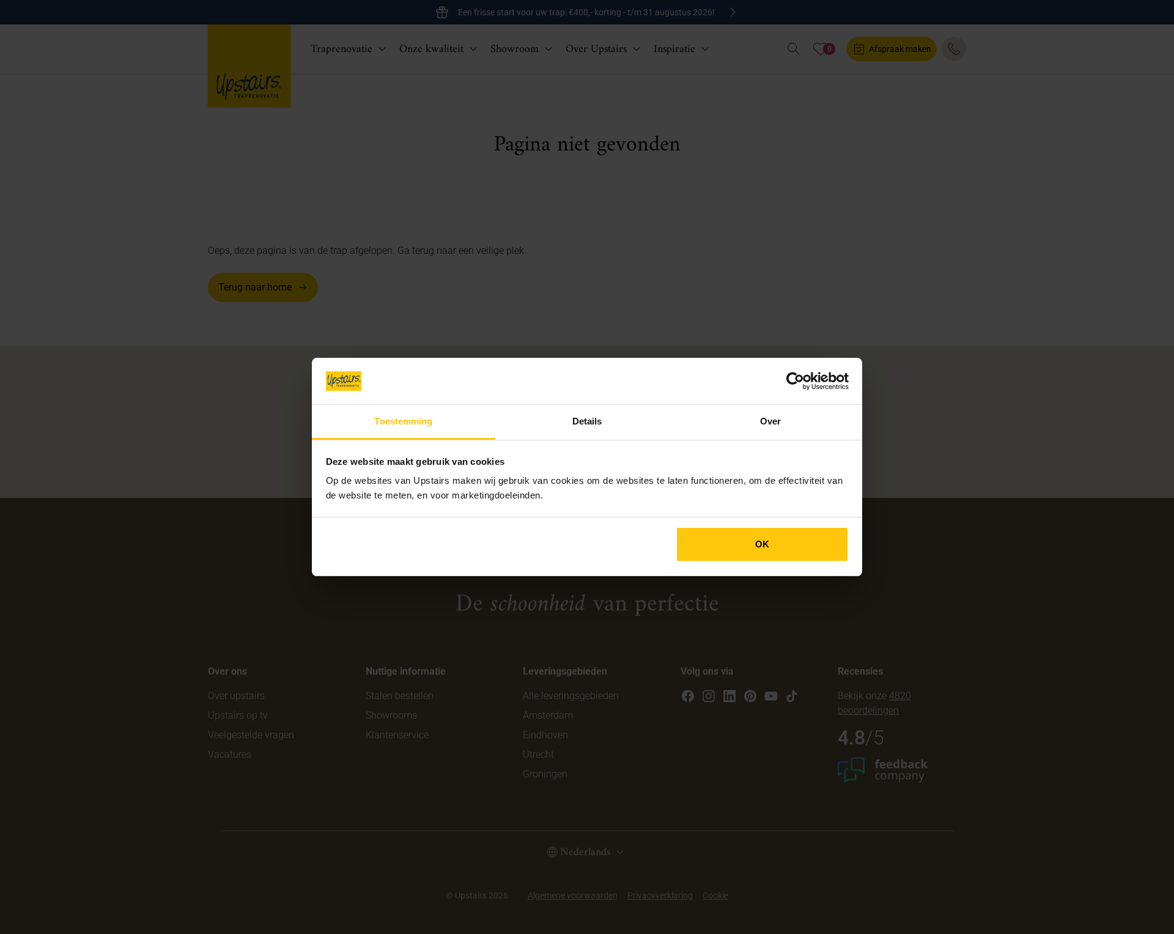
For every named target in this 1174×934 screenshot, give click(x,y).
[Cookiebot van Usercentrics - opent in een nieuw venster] (795, 381)
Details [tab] (587, 421)
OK (762, 544)
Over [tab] (770, 421)
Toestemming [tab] (403, 421)
